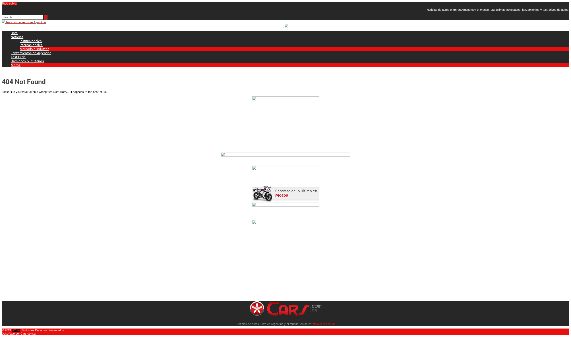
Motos (16, 65)
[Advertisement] (135, 270)
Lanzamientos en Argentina (31, 53)
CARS (16, 330)
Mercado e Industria (34, 49)
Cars (14, 33)
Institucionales (31, 41)
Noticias (17, 37)
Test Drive (18, 57)
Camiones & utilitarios (27, 61)
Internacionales (31, 45)
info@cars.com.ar (323, 324)
